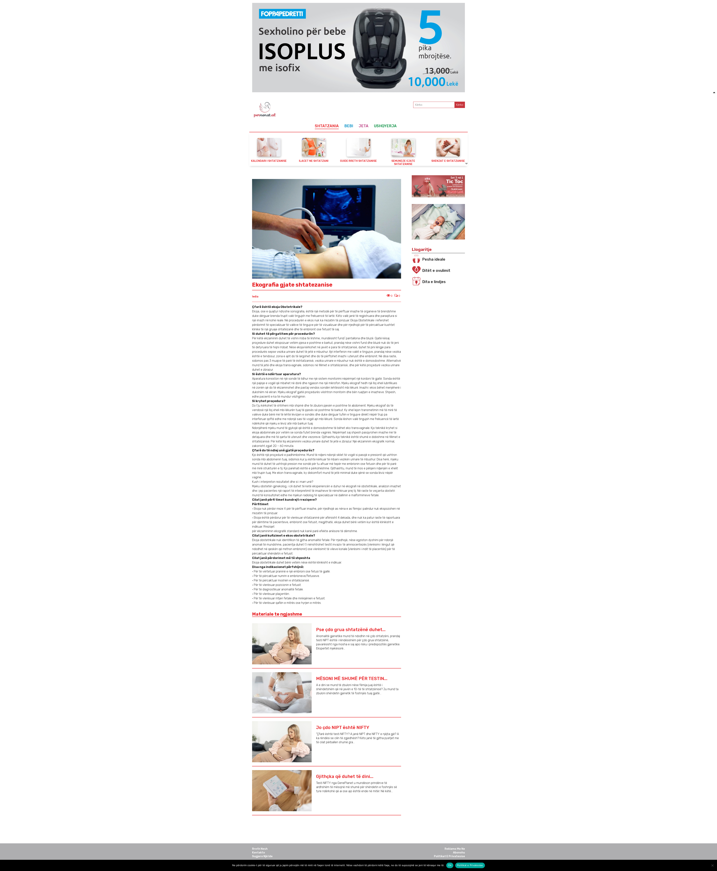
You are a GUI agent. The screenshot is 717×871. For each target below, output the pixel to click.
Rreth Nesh (260, 848)
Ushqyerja (385, 126)
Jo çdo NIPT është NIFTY (342, 727)
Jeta (363, 126)
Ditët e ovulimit (436, 270)
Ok (449, 865)
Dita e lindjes (434, 281)
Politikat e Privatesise (449, 856)
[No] (712, 865)
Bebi (348, 126)
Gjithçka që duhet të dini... (344, 776)
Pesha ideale (433, 259)
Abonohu (459, 852)
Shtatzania (327, 126)
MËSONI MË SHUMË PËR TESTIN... (351, 678)
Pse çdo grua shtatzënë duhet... (351, 629)
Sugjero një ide (262, 856)
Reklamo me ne (455, 848)
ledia (255, 296)
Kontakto (258, 852)
